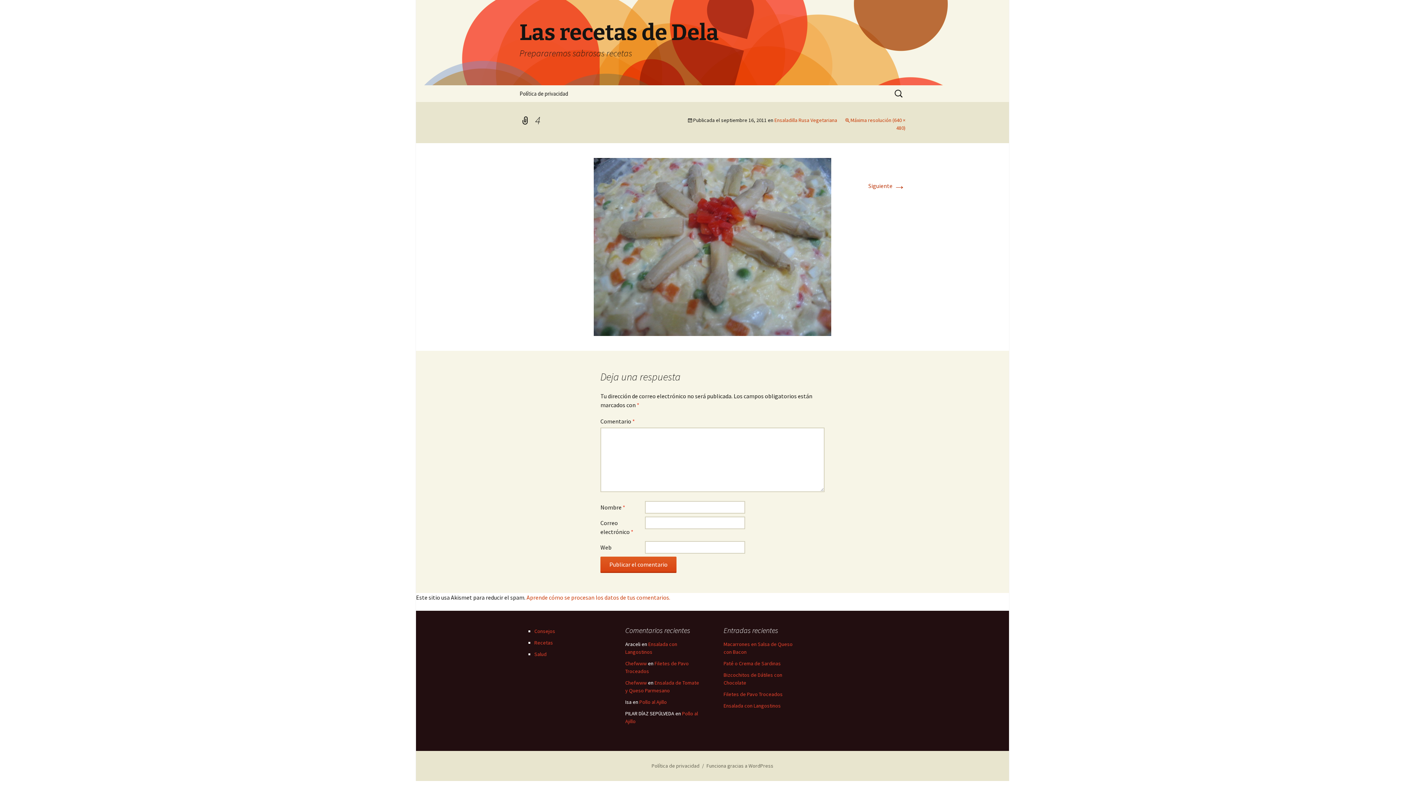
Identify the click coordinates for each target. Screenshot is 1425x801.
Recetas (543, 642)
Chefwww (636, 663)
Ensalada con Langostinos (752, 705)
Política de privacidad (544, 93)
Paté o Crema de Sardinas (752, 663)
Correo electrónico (616, 527)
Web (606, 547)
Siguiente (886, 185)
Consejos (544, 631)
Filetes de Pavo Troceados (753, 694)
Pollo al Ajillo (653, 702)
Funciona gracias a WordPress (740, 765)
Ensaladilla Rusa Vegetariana (805, 120)
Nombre (612, 507)
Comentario (617, 421)
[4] (712, 246)
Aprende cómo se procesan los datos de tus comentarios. (598, 597)
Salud (540, 654)
